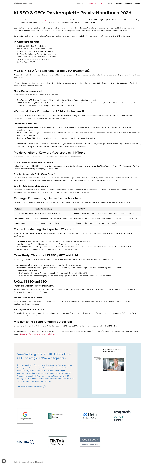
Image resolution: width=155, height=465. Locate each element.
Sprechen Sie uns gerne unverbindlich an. (37, 334)
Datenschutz (39, 462)
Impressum (31, 462)
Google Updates (48, 20)
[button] (4, 461)
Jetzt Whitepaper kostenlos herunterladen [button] (29, 386)
